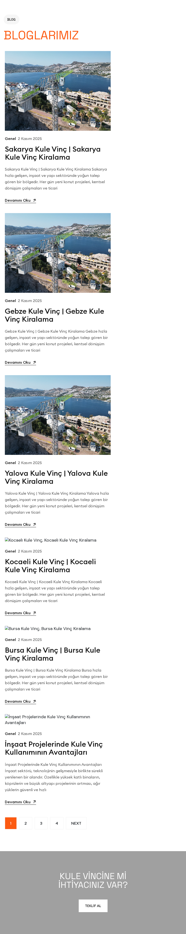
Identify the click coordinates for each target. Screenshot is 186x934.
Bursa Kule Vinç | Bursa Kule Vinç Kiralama (52, 654)
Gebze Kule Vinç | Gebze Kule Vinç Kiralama (54, 315)
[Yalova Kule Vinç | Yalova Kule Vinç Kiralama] (58, 415)
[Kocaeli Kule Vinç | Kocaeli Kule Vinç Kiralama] (50, 540)
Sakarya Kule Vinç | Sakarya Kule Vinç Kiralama (53, 153)
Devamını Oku (18, 200)
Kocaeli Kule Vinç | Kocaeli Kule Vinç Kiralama (50, 565)
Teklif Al (93, 906)
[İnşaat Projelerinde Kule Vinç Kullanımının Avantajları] (58, 720)
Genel (10, 138)
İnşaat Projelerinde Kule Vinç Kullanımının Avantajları (54, 748)
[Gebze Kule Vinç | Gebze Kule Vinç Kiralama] (58, 252)
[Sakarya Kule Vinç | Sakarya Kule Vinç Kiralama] (58, 90)
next (76, 823)
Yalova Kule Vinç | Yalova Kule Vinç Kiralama (56, 477)
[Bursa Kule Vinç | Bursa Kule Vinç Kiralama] (48, 628)
